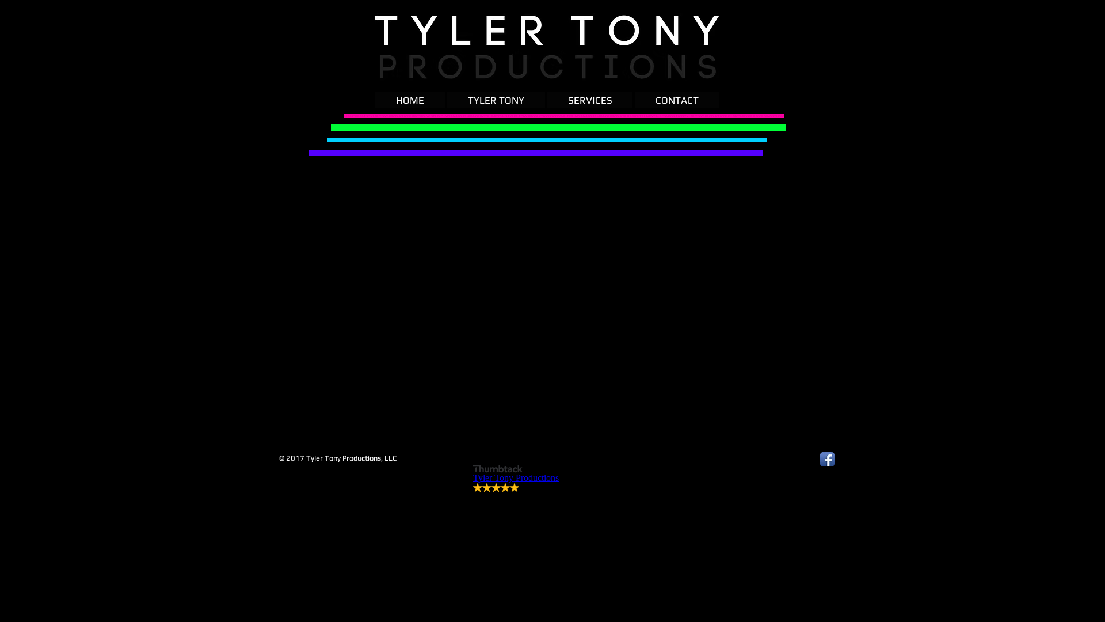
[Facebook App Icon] (827, 459)
